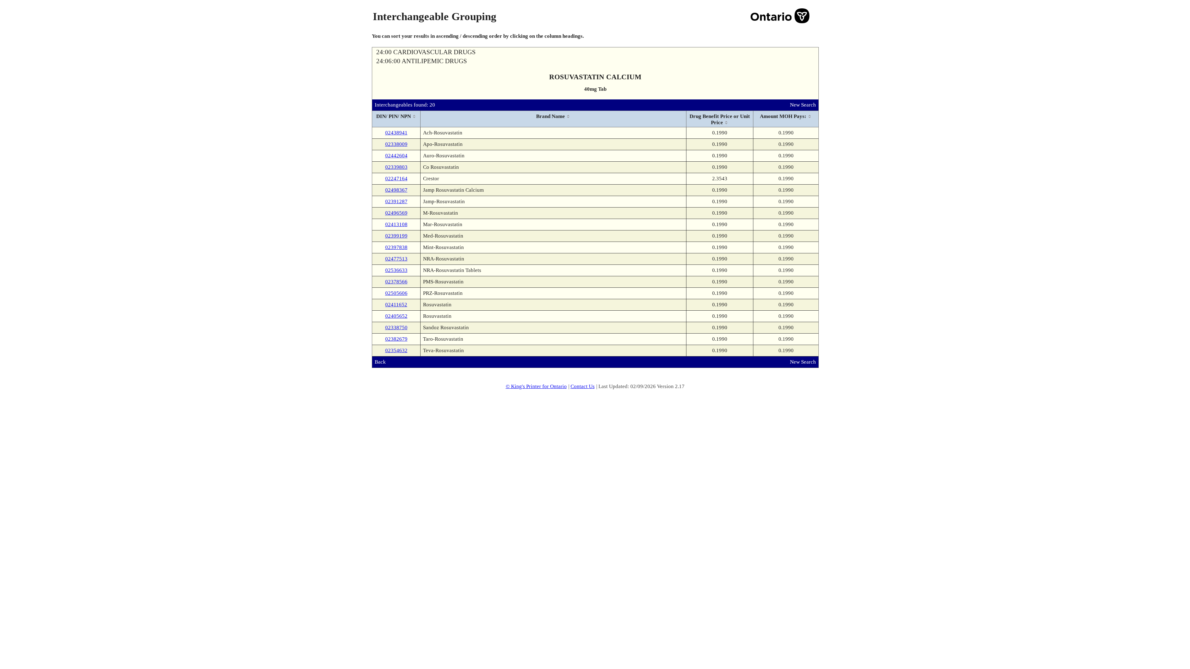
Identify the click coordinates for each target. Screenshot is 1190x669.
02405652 (396, 316)
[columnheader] (396, 119)
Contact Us (583, 386)
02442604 (396, 156)
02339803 (396, 167)
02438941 (396, 133)
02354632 (396, 350)
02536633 (396, 270)
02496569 (396, 213)
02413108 (396, 224)
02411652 (396, 305)
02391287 (396, 201)
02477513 (396, 259)
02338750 (396, 327)
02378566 (396, 282)
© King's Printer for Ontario (536, 386)
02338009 (396, 144)
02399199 (396, 236)
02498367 (396, 190)
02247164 (396, 178)
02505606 (396, 293)
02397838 (396, 247)
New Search (803, 105)
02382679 (396, 339)
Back (380, 362)
